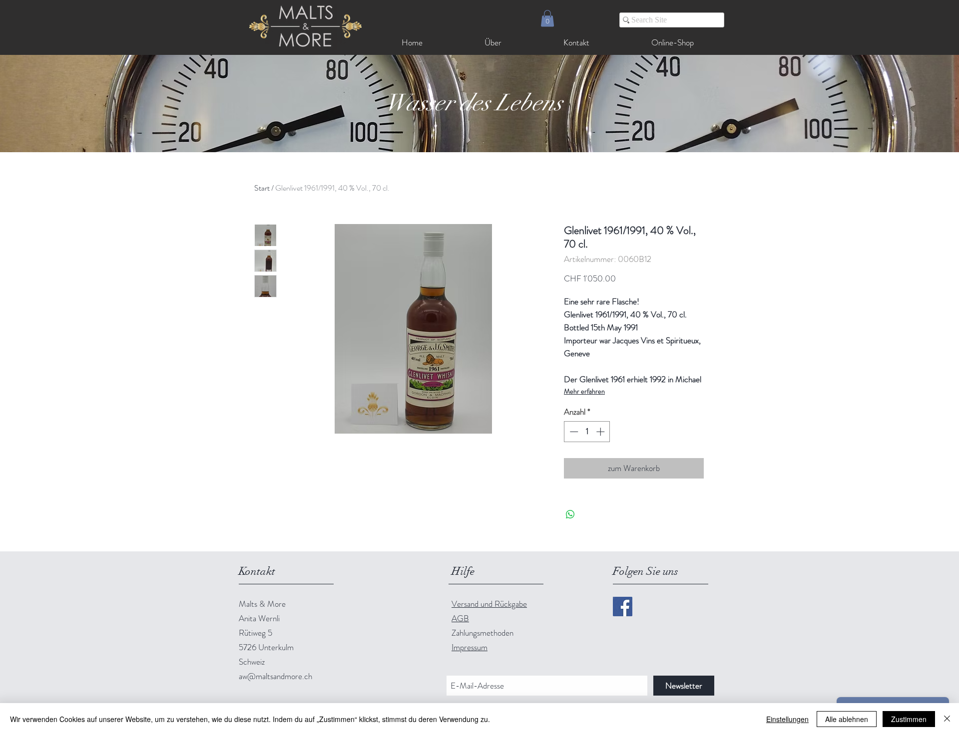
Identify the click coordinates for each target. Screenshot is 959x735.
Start (262, 188)
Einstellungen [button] (787, 719)
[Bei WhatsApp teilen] (570, 514)
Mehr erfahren (584, 391)
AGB (460, 618)
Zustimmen (909, 719)
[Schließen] (947, 719)
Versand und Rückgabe (489, 604)
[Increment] (601, 432)
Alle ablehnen (846, 719)
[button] (547, 18)
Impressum (469, 647)
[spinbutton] (587, 432)
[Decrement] (572, 432)
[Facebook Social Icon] (622, 606)
